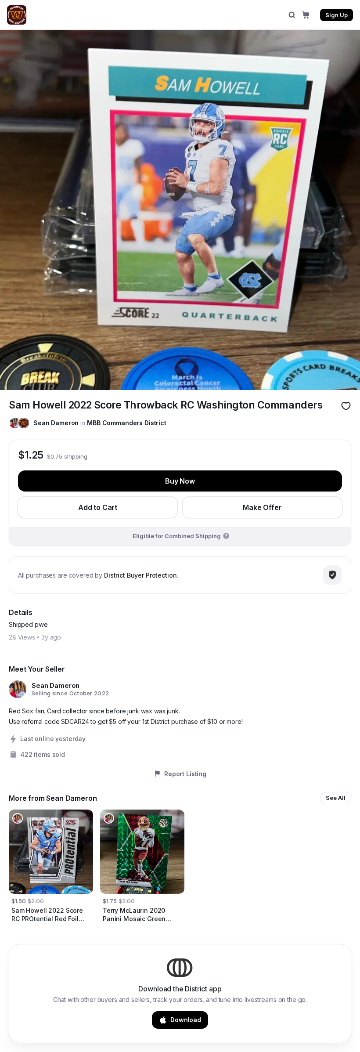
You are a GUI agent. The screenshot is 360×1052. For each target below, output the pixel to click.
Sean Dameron (56, 423)
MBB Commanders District (126, 423)
